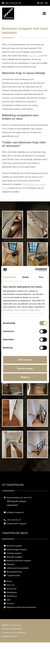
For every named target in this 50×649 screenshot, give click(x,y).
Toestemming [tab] (9, 277)
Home (9, 581)
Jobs (9, 600)
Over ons (11, 585)
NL (46, 3)
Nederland (12, 636)
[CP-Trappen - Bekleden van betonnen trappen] (12, 238)
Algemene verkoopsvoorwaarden (21, 607)
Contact (10, 603)
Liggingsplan (12, 505)
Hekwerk (10, 564)
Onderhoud (12, 596)
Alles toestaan (25, 360)
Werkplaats (12, 592)
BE (41, 3)
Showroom (12, 588)
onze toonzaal (34, 55)
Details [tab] (25, 277)
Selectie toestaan (25, 368)
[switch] (43, 331)
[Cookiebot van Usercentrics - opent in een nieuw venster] (35, 269)
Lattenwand (18, 568)
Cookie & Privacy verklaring (14, 632)
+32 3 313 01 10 (12, 3)
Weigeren (25, 377)
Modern (14, 546)
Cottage (14, 553)
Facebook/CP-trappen (16, 523)
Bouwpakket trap (14, 572)
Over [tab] (41, 277)
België (4, 636)
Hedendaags (17, 549)
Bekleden (19, 560)
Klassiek (14, 557)
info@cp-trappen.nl (15, 512)
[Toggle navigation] (44, 13)
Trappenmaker (13, 575)
